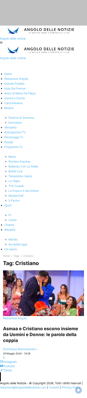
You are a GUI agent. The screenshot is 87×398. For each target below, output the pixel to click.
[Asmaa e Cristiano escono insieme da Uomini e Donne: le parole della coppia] (43, 293)
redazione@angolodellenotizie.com (23, 387)
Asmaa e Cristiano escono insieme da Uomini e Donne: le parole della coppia (40, 334)
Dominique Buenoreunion (19, 349)
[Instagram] (1, 362)
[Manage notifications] (78, 390)
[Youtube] (1, 366)
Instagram (10, 362)
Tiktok (7, 370)
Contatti (54, 387)
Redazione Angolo (15, 318)
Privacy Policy (71, 387)
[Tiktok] (1, 370)
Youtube (9, 366)
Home (6, 255)
